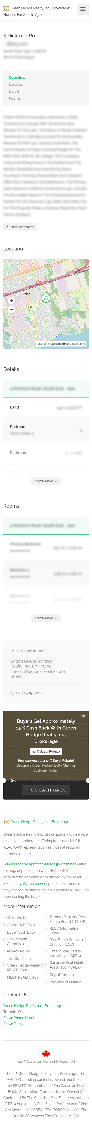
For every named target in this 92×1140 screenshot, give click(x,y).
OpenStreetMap (59, 343)
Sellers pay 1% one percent (25, 883)
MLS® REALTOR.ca (22, 977)
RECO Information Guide (64, 930)
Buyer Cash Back (21, 932)
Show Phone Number (21, 1018)
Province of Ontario (65, 982)
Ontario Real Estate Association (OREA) (65, 953)
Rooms (15, 98)
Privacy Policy (18, 951)
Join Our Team (19, 958)
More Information (22, 227)
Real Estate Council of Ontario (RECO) (68, 942)
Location (16, 84)
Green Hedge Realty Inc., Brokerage (39, 8)
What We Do (17, 917)
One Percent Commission (17, 941)
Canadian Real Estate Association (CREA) (67, 964)
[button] (11, 301)
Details (14, 91)
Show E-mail (13, 1024)
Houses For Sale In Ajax (22, 15)
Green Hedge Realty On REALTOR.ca (26, 967)
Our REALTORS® (21, 925)
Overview (17, 77)
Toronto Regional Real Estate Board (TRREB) (68, 919)
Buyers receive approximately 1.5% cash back (40, 864)
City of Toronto (62, 975)
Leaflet (42, 343)
